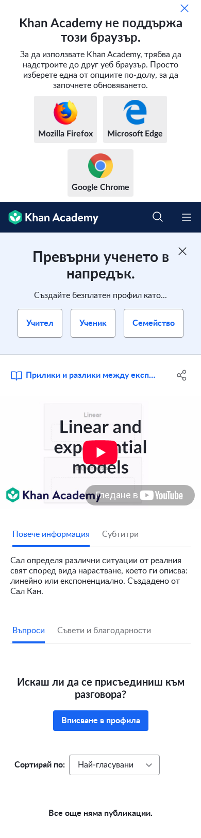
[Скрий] (184, 8)
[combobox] (114, 765)
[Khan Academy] (49, 217)
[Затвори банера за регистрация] (182, 251)
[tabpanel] (100, 572)
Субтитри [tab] (120, 534)
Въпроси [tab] (28, 630)
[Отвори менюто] (186, 217)
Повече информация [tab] (51, 534)
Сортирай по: (39, 765)
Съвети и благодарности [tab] (104, 630)
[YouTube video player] (100, 452)
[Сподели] (182, 375)
